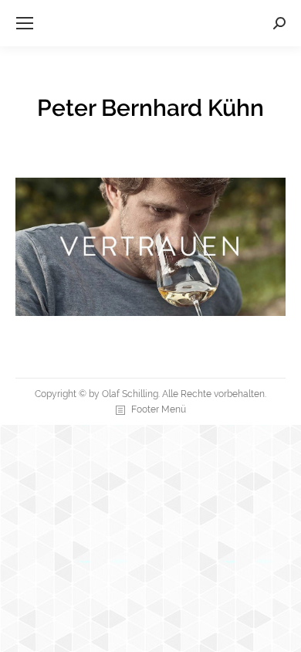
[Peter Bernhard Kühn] (150, 247)
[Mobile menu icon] (24, 23)
